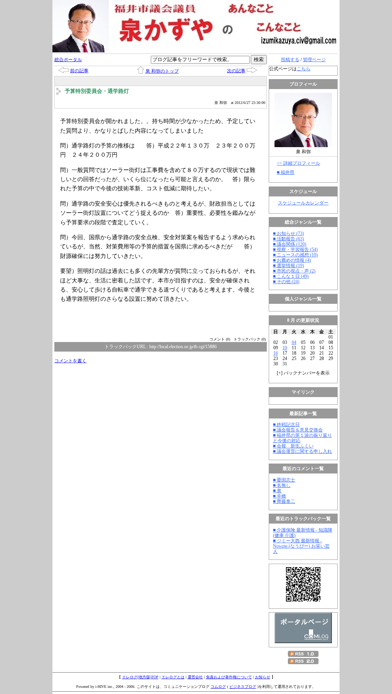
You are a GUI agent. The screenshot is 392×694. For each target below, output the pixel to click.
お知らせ (262, 677)
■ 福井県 (285, 172)
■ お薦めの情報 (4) (292, 260)
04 (294, 342)
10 (285, 347)
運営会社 (195, 677)
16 (275, 353)
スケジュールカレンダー (303, 203)
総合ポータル (68, 59)
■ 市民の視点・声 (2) (294, 271)
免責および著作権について (229, 677)
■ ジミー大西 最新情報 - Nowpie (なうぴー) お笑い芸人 (301, 546)
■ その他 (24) (286, 281)
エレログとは (173, 677)
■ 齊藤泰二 (284, 501)
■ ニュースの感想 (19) (295, 255)
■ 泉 (277, 490)
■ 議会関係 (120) (289, 244)
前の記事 (79, 70)
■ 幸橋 (279, 496)
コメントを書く (70, 360)
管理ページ (314, 59)
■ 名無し (282, 485)
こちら (303, 68)
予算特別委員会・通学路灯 (97, 91)
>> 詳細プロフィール (298, 163)
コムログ (218, 686)
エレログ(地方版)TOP (140, 677)
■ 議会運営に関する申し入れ (302, 451)
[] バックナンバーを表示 (303, 373)
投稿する (290, 59)
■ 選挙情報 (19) (288, 265)
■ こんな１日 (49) (291, 276)
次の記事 (236, 70)
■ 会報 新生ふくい (293, 446)
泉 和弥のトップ (162, 71)
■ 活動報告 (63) (288, 239)
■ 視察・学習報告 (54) (295, 249)
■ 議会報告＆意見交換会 (298, 430)
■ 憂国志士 (284, 480)
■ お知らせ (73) (288, 233)
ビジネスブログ (242, 686)
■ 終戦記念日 (286, 424)
